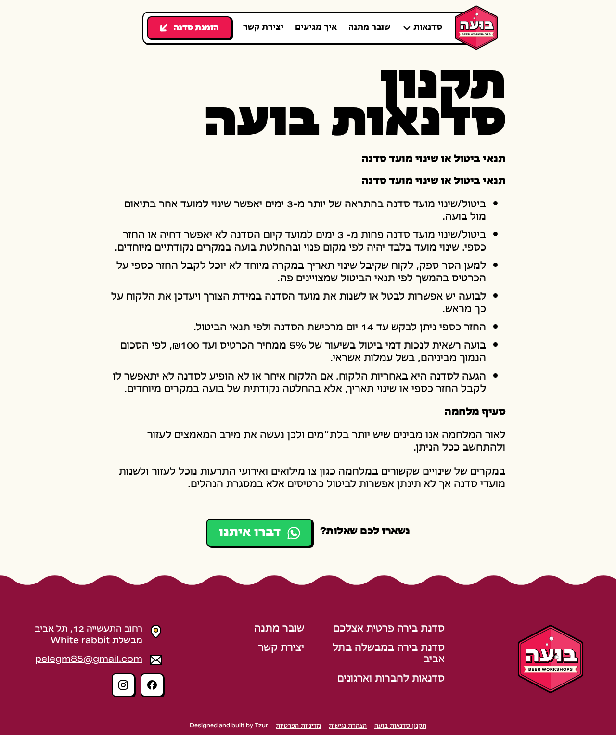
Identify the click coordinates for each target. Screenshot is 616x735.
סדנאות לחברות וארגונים (391, 679)
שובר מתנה (369, 28)
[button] (422, 28)
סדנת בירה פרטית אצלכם (389, 629)
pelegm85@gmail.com (88, 660)
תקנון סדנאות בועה (400, 726)
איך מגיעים (316, 28)
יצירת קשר (263, 28)
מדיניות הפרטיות (298, 726)
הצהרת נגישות (348, 726)
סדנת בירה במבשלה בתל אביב (389, 654)
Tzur (261, 726)
